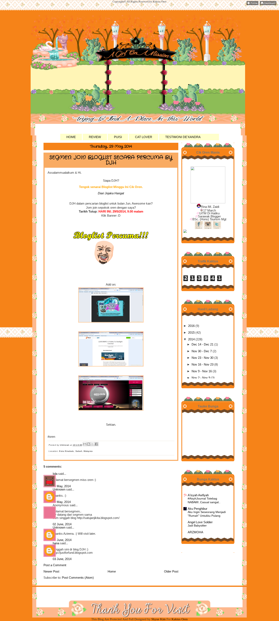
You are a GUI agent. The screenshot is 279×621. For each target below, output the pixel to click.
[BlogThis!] (89, 444)
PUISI (118, 137)
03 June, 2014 (62, 559)
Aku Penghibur (197, 508)
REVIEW (95, 137)
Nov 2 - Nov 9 (201, 377)
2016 (191, 325)
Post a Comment (55, 565)
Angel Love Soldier (200, 522)
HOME (71, 137)
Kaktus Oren (65, 24)
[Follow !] (252, 4)
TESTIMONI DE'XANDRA (183, 137)
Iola (55, 473)
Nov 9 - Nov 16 (202, 371)
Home (112, 571)
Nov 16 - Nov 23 (202, 364)
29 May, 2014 (62, 486)
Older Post (171, 571)
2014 (191, 339)
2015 (191, 332)
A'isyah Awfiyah (198, 495)
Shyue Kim (158, 619)
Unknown (59, 489)
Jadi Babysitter (197, 525)
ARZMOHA (195, 532)
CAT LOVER (143, 137)
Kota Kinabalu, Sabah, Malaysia (76, 451)
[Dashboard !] (268, 4)
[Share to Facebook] (96, 444)
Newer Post (51, 571)
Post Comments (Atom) (78, 577)
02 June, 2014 (62, 524)
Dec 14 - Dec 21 (202, 344)
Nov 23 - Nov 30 (202, 357)
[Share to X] (92, 444)
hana (56, 543)
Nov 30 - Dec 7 (202, 351)
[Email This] (85, 444)
